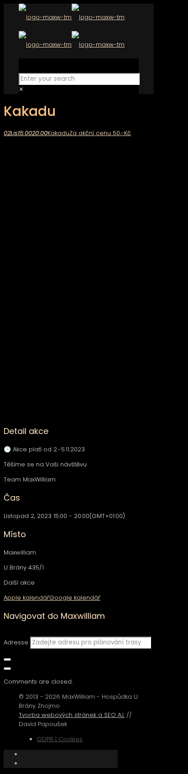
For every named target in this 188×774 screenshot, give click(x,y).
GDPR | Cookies (60, 739)
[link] (21, 89)
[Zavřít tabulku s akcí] (7, 668)
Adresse (16, 642)
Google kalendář (74, 597)
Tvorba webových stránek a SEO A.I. (72, 715)
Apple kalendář (26, 597)
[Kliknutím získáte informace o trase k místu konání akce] (7, 659)
